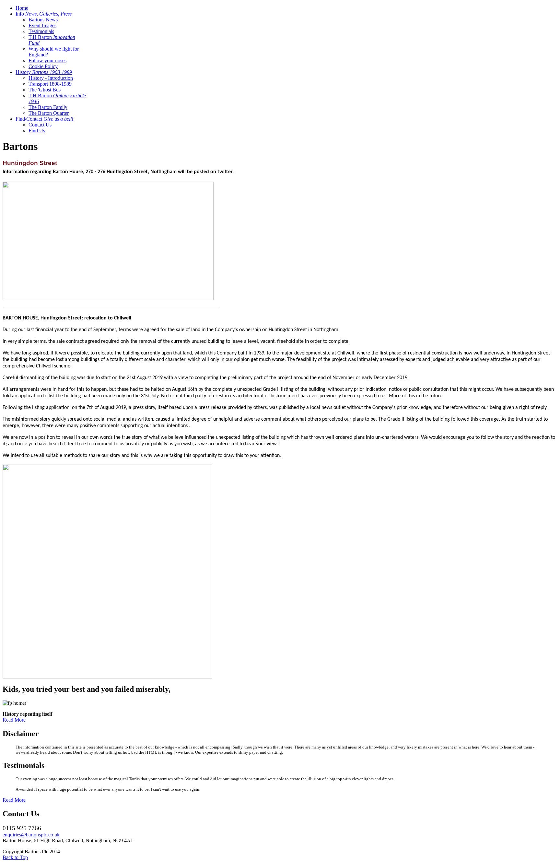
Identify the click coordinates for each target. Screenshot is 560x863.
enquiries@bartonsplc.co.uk (31, 834)
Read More (14, 720)
